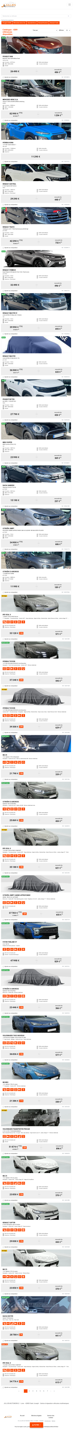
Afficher (61, 30)
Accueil (22, 1415)
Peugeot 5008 (7, 23)
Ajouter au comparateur (11, 77)
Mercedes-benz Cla (19, 23)
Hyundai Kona (32, 23)
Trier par (35, 30)
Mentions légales (36, 1415)
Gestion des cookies (50, 1416)
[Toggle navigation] (69, 4)
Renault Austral (43, 23)
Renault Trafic (54, 23)
